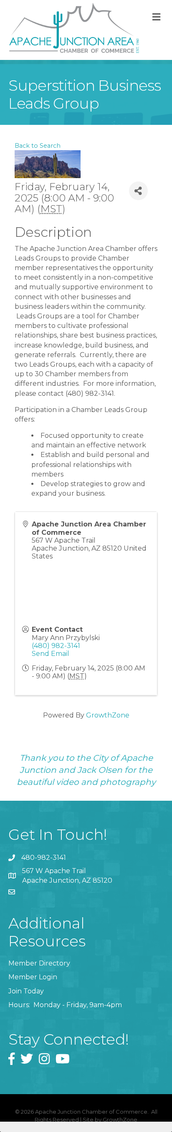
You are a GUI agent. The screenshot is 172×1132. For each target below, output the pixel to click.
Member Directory (39, 963)
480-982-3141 (43, 857)
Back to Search (38, 145)
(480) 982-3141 (56, 646)
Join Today (26, 991)
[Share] (138, 190)
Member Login (32, 977)
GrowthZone (107, 715)
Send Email (50, 654)
